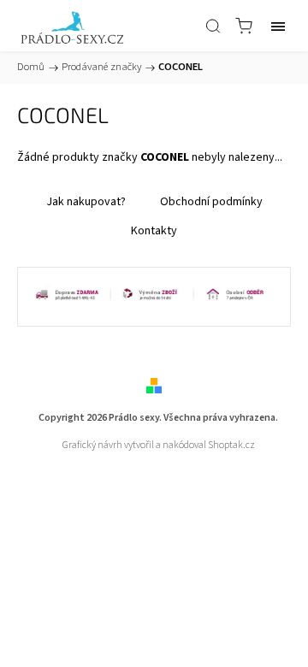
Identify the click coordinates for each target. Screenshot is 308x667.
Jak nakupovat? (86, 201)
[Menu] (278, 26)
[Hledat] (213, 25)
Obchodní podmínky (211, 201)
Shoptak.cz (231, 445)
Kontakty (154, 230)
